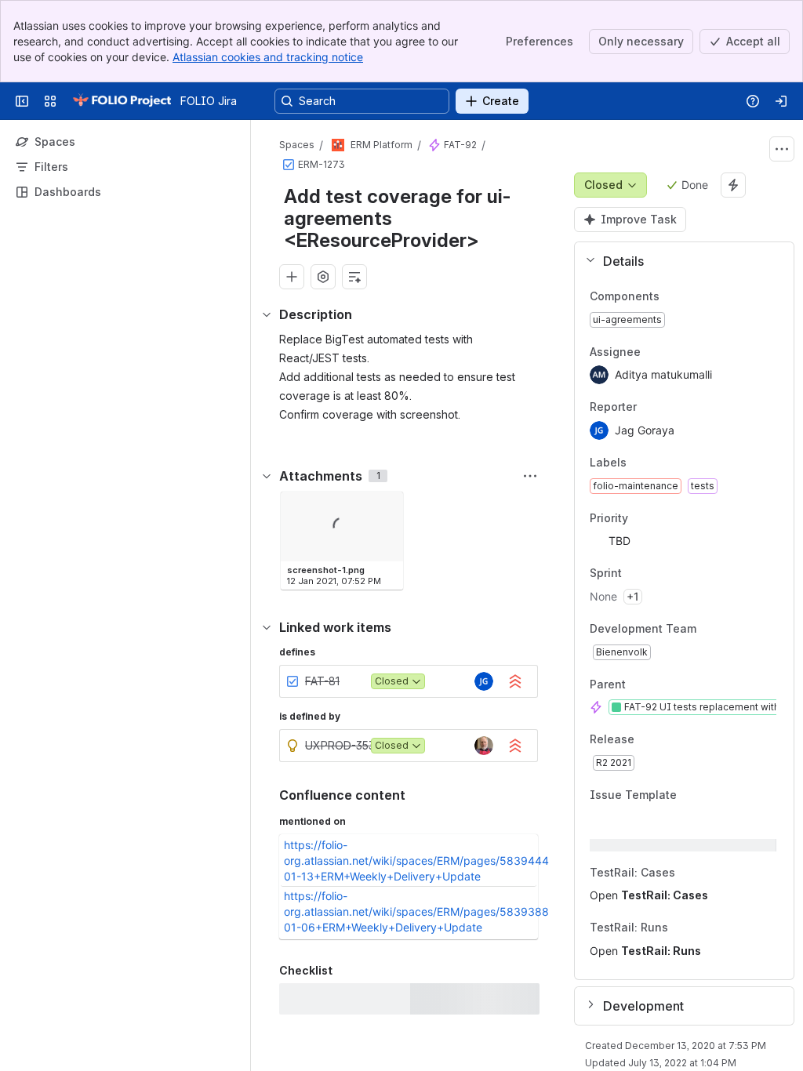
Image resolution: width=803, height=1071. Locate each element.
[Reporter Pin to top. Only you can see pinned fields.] (671, 407)
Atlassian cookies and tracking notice (268, 57)
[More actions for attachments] (530, 476)
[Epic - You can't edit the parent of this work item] (434, 145)
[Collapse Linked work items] (266, 627)
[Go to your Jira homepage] (121, 101)
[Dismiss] (329, 947)
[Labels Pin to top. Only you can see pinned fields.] (661, 462)
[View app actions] (323, 276)
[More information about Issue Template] (692, 796)
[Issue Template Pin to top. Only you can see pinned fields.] (711, 795)
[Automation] (733, 185)
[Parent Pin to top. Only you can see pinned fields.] (660, 684)
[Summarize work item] (354, 276)
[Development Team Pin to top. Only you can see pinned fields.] (731, 629)
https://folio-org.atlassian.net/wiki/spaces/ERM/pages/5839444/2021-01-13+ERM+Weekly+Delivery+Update (433, 860)
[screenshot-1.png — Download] (386, 508)
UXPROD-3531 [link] (342, 745)
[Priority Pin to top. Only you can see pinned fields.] (662, 518)
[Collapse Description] (266, 314)
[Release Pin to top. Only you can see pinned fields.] (669, 740)
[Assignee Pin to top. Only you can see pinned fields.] (675, 352)
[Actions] (781, 149)
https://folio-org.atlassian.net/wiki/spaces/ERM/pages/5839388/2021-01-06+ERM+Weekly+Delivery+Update (433, 911)
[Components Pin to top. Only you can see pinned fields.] (694, 296)
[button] (678, 261)
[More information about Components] (675, 297)
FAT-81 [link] (322, 681)
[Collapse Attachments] (266, 476)
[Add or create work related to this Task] (291, 276)
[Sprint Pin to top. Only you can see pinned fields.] (656, 574)
